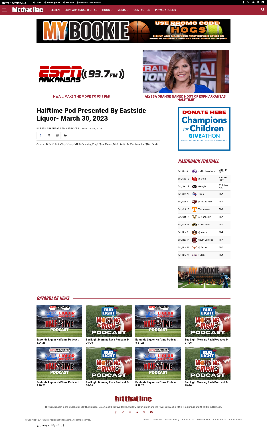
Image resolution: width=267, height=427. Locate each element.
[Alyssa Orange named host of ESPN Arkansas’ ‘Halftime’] (186, 71)
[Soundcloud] (253, 2)
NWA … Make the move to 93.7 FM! (81, 96)
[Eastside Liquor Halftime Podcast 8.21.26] (158, 321)
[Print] (65, 135)
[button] (262, 9)
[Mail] (130, 412)
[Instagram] (248, 2)
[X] (258, 2)
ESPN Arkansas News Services (59, 128)
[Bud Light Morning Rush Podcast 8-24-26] (109, 321)
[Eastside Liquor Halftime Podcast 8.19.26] (158, 363)
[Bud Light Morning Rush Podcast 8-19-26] (207, 363)
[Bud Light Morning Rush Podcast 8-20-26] (109, 363)
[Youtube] (262, 2)
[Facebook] (243, 2)
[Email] (56, 135)
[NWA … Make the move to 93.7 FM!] (81, 71)
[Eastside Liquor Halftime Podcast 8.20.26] (59, 363)
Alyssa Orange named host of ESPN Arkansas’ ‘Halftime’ (185, 98)
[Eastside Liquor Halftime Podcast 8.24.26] (59, 321)
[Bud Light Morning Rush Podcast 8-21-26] (207, 321)
